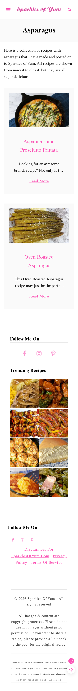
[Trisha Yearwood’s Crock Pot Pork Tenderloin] (24, 393)
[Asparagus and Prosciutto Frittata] (39, 110)
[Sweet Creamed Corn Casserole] (24, 482)
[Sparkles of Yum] (39, 9)
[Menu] (8, 9)
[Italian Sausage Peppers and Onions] (53, 423)
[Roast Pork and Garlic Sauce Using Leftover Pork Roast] (53, 393)
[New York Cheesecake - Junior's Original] (53, 452)
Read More (39, 181)
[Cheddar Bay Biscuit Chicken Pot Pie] (24, 452)
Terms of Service (46, 562)
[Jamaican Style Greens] (53, 482)
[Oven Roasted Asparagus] (39, 225)
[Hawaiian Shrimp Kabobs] (24, 423)
